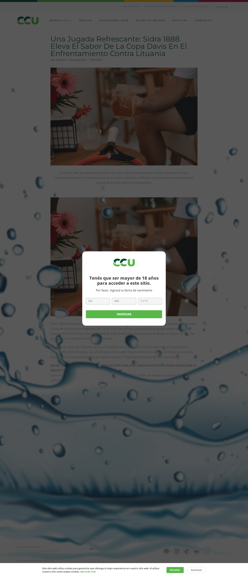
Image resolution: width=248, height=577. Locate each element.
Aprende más (88, 571)
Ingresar (124, 314)
